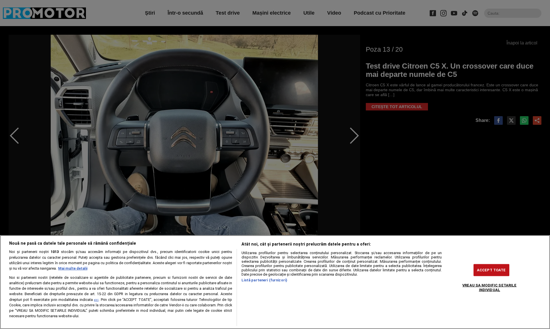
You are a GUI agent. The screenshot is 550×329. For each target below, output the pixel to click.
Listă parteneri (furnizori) (264, 280)
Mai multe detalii (72, 268)
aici (96, 300)
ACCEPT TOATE (491, 270)
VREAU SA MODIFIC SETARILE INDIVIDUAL (489, 287)
